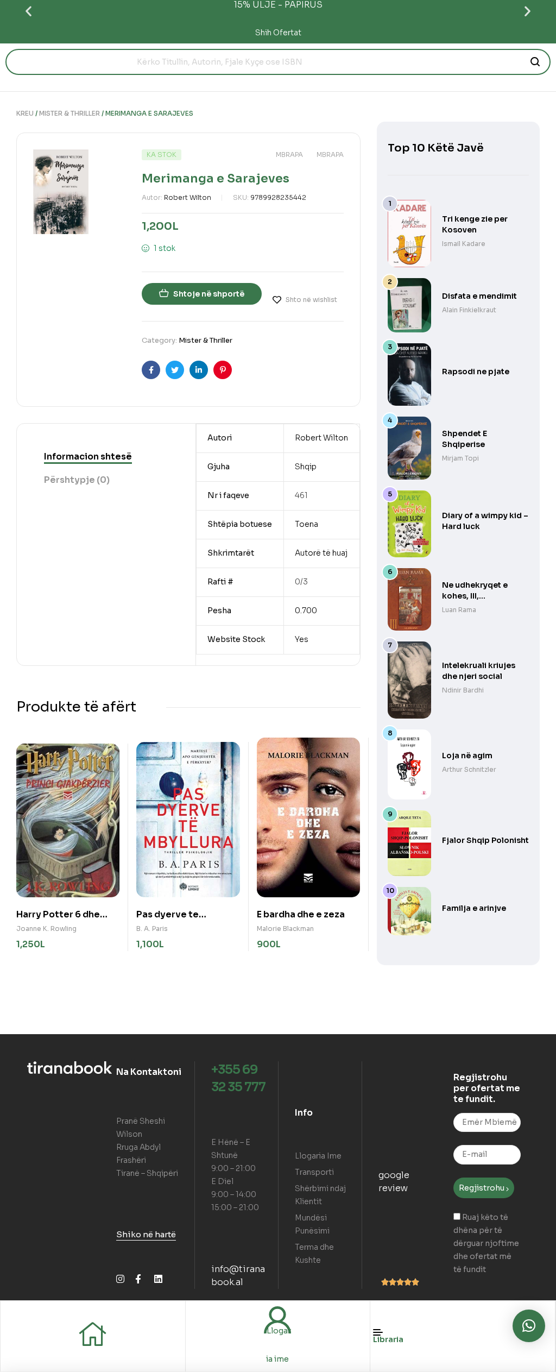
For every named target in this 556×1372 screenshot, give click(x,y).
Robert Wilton (187, 197)
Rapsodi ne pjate (475, 371)
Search (536, 62)
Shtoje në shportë (208, 294)
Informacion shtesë (88, 456)
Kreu (25, 113)
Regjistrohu (482, 1188)
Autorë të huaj (321, 553)
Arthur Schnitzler (469, 769)
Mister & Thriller (69, 113)
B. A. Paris (152, 928)
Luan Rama (459, 610)
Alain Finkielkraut (469, 310)
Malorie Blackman (285, 928)
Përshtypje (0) (77, 480)
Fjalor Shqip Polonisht (485, 840)
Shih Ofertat (278, 32)
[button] (28, 11)
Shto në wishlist (311, 299)
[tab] (88, 457)
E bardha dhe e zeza (301, 914)
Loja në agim (467, 755)
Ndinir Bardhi (463, 690)
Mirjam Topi (460, 458)
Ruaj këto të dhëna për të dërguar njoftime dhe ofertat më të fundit (486, 1243)
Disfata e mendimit (479, 296)
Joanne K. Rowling (46, 928)
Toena (306, 524)
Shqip (306, 466)
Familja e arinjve (474, 908)
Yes (301, 639)
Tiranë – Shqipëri (147, 1173)
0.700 (306, 610)
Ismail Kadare (463, 244)
